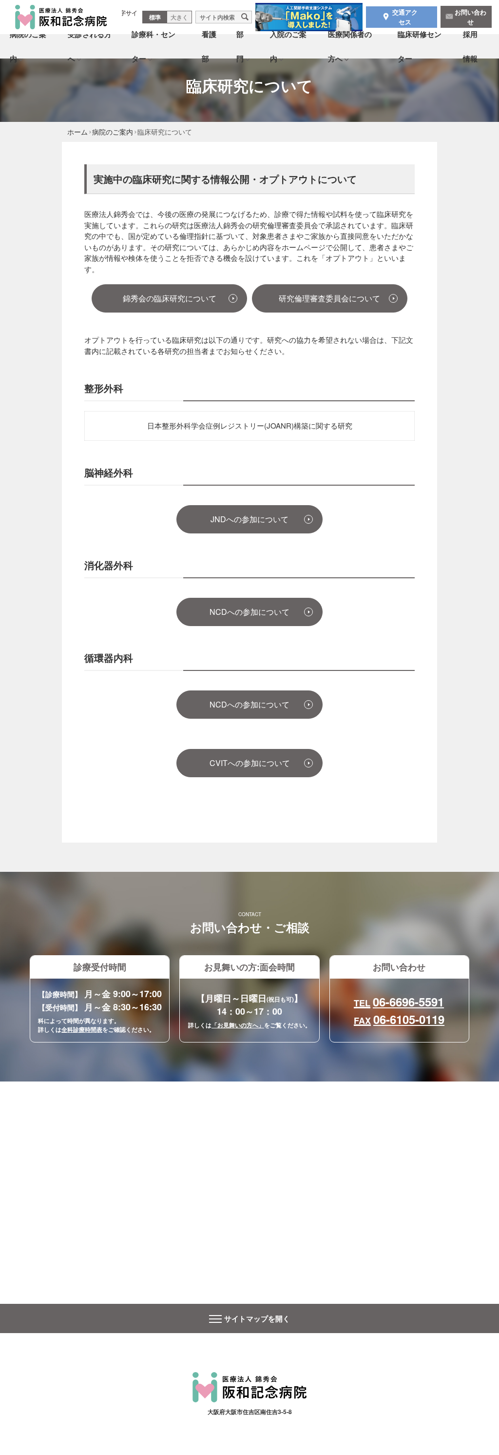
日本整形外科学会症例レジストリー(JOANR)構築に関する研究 (249, 425)
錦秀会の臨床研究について (173, 298)
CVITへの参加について (250, 762)
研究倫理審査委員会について (333, 298)
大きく (179, 17)
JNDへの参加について (249, 519)
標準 (155, 17)
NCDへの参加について (249, 611)
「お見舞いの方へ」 (237, 1025)
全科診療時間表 (81, 1029)
